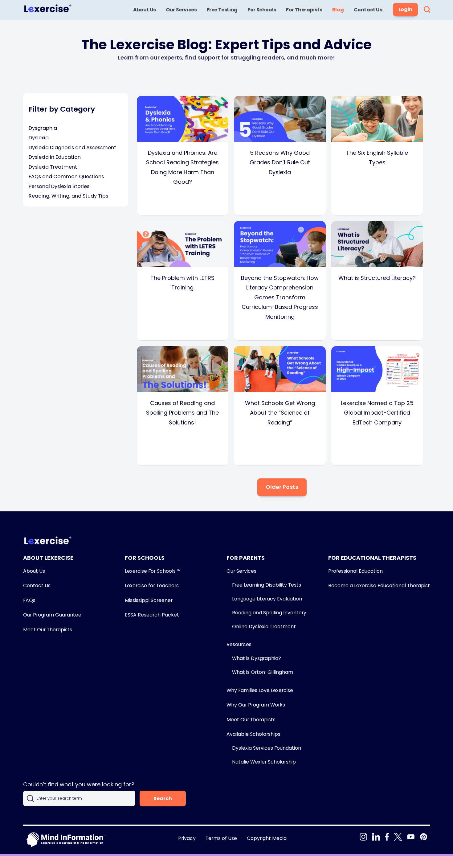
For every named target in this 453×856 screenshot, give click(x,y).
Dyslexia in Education (55, 157)
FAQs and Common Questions (66, 176)
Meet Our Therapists (47, 629)
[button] (427, 10)
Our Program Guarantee (52, 614)
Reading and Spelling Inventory (269, 612)
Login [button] (405, 9)
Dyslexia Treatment (53, 166)
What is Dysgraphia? (256, 658)
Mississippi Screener (149, 600)
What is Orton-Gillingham (262, 672)
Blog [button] (338, 9)
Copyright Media (267, 838)
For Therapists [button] (304, 9)
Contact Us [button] (368, 9)
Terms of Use (221, 838)
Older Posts (282, 487)
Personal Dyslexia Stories (59, 186)
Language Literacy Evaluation (267, 598)
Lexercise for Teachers (152, 585)
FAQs (29, 600)
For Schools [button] (261, 9)
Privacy (187, 838)
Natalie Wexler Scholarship (264, 761)
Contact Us (37, 585)
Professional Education (355, 571)
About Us (34, 571)
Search (162, 798)
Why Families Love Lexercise (259, 690)
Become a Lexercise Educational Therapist (379, 585)
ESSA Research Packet (152, 614)
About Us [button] (144, 9)
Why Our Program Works (255, 704)
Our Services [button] (181, 9)
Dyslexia (39, 137)
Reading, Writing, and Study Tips (68, 195)
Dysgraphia (43, 128)
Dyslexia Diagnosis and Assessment (72, 147)
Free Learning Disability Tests (266, 584)
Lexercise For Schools (152, 571)
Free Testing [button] (222, 9)
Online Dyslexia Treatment (264, 626)
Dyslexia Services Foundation (266, 748)
